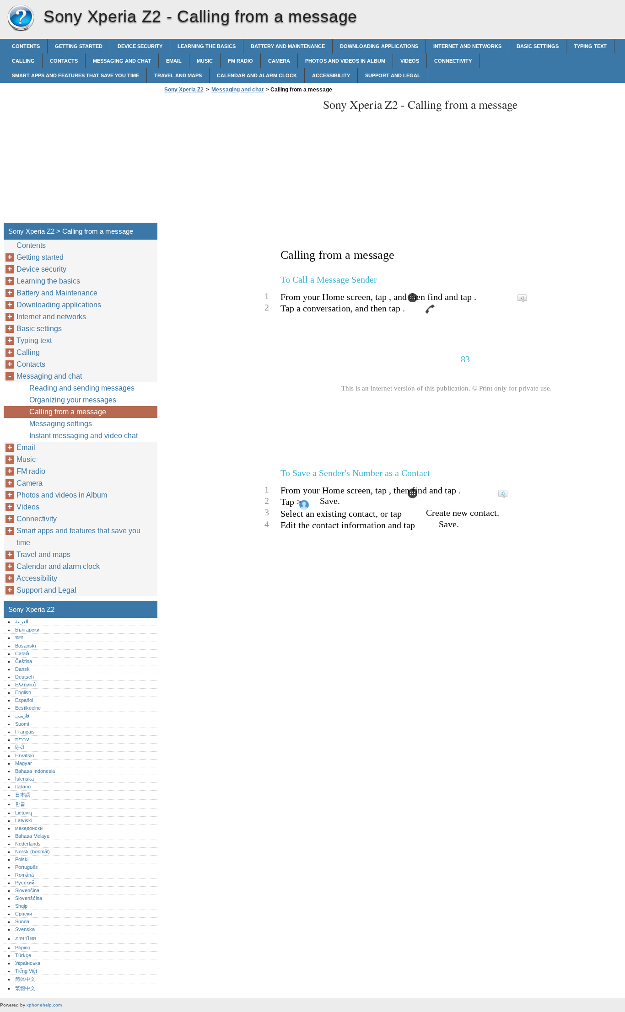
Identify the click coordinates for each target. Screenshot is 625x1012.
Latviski (23, 820)
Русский (24, 882)
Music (205, 61)
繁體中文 (25, 988)
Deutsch (24, 677)
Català (22, 653)
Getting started (78, 46)
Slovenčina (27, 890)
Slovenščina (28, 898)
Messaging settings (60, 424)
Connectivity (453, 61)
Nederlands (28, 843)
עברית (22, 739)
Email (174, 61)
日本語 (22, 795)
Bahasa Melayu (32, 836)
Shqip (21, 906)
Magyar (23, 763)
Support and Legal (392, 75)
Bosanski (25, 645)
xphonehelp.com (44, 1004)
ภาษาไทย (25, 938)
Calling (23, 61)
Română (24, 875)
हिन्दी (19, 747)
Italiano (23, 786)
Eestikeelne (28, 708)
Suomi (22, 724)
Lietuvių (23, 812)
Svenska (25, 929)
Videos (409, 61)
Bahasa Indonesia (35, 771)
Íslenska (24, 779)
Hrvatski (24, 755)
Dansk (22, 669)
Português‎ (26, 867)
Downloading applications (379, 46)
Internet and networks (467, 46)
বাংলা (19, 637)
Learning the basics (207, 46)
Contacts (64, 61)
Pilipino (22, 947)
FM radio (240, 61)
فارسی (22, 715)
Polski (21, 859)
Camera (279, 61)
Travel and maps (178, 75)
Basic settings (538, 46)
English (23, 692)
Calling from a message (67, 412)
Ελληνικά (25, 684)
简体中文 (25, 979)
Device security (140, 46)
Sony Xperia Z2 (20, 18)
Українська (27, 963)
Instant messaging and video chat (83, 435)
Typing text (590, 46)
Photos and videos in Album (345, 61)
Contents (26, 46)
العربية (21, 621)
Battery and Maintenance (288, 46)
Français (25, 731)
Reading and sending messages (82, 388)
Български (27, 629)
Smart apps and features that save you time (75, 75)
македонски (29, 828)
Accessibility (331, 75)
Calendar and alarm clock (257, 75)
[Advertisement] (239, 160)
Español (24, 700)
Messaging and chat (122, 61)
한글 (20, 804)
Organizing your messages (72, 400)
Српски (23, 913)
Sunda (22, 921)
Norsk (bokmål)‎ (32, 851)
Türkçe (23, 955)
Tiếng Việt (26, 971)
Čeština (23, 661)
